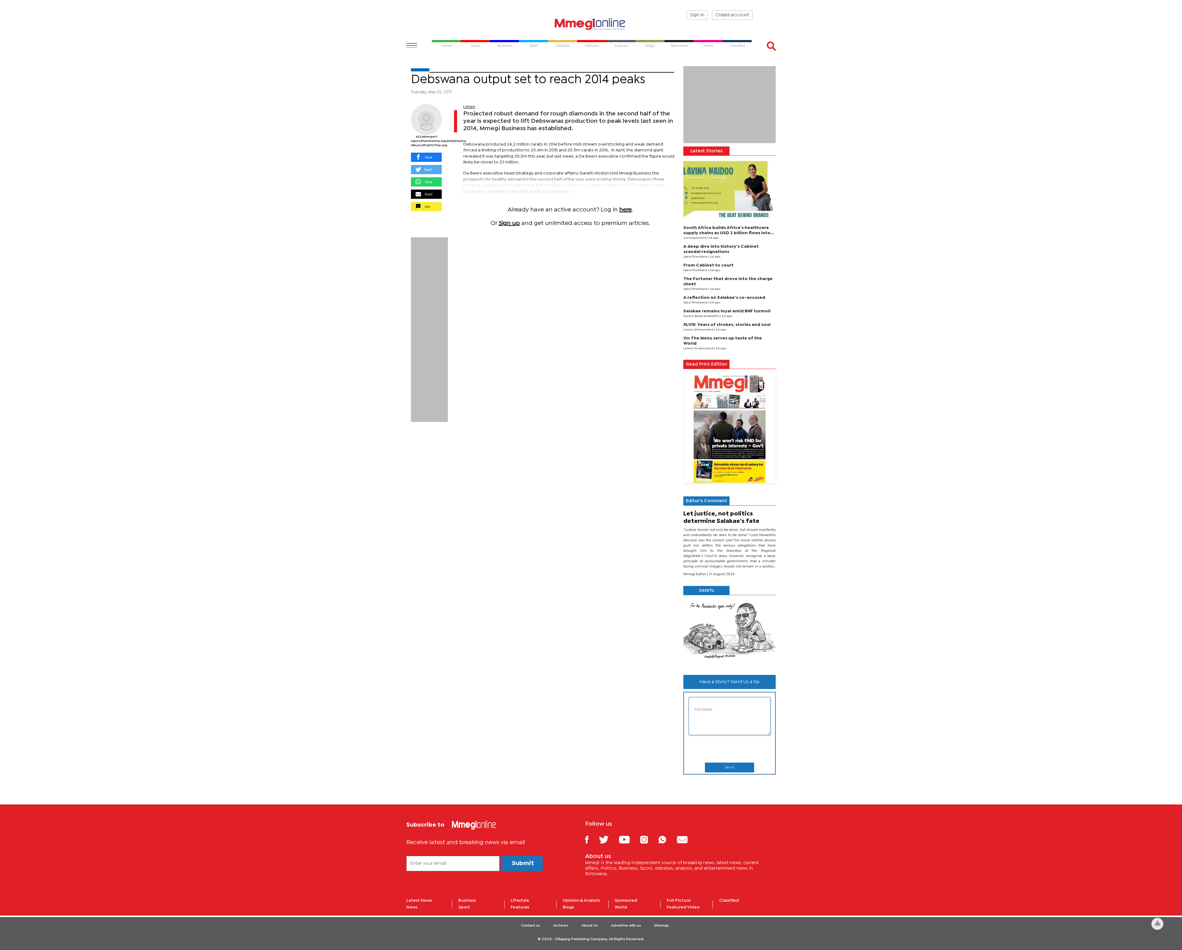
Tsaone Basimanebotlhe (701, 316)
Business (467, 900)
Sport (464, 907)
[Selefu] (729, 632)
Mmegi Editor (695, 574)
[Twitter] (608, 839)
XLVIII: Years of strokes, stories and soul (726, 325)
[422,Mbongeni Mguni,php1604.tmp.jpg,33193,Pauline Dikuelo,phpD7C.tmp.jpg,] (426, 119)
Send (729, 767)
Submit (523, 863)
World (621, 907)
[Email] (687, 839)
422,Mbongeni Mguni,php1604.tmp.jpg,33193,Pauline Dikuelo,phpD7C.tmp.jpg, (426, 141)
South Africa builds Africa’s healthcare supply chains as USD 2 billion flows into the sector (726, 233)
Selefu (706, 590)
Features (520, 907)
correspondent (695, 238)
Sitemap (661, 925)
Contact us (530, 925)
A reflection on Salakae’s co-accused (724, 297)
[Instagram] (648, 839)
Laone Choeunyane (698, 329)
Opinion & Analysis (581, 900)
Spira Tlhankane (695, 256)
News (411, 907)
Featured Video (683, 907)
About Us (589, 925)
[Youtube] (629, 839)
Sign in (697, 15)
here (625, 209)
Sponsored (626, 900)
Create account (732, 15)
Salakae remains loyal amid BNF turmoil (726, 311)
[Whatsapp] (666, 839)
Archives (560, 925)
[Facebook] (591, 839)
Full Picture (679, 900)
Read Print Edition (706, 364)
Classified (729, 900)
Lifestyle (520, 900)
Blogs (568, 907)
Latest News (419, 900)
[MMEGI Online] (590, 24)
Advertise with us (626, 925)
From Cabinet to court (708, 265)
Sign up (509, 223)
